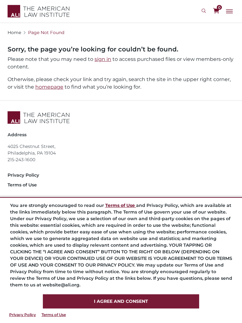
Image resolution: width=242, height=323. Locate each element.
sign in (103, 59)
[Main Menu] (229, 11)
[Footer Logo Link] (121, 117)
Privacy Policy (22, 314)
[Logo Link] (39, 11)
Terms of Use (54, 314)
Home (14, 32)
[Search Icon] (204, 11)
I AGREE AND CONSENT (121, 301)
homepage (49, 87)
